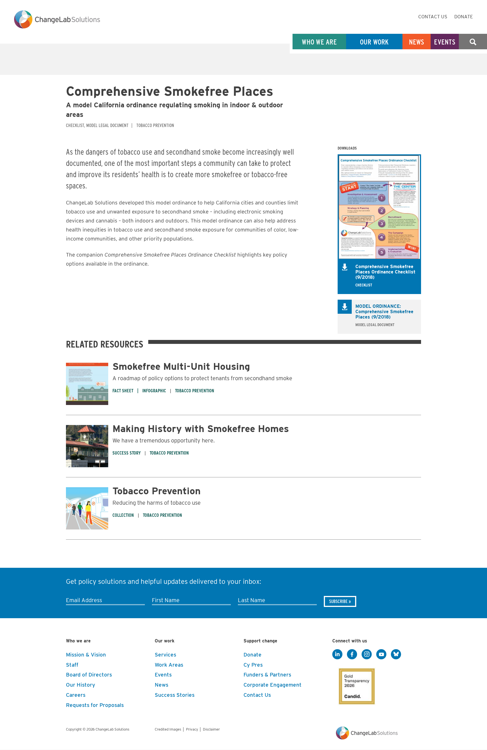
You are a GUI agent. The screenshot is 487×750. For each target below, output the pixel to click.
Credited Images (168, 729)
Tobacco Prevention (156, 491)
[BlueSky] (396, 654)
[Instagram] (367, 654)
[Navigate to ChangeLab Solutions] (367, 738)
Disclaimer (211, 729)
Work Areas (169, 665)
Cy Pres (253, 665)
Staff (72, 665)
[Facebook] (352, 654)
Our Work (374, 41)
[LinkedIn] (337, 654)
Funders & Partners (267, 674)
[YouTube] (381, 654)
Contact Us (432, 16)
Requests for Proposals (95, 705)
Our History (80, 685)
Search (473, 41)
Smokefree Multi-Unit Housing (181, 366)
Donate (463, 16)
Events (444, 41)
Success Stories (174, 695)
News (416, 41)
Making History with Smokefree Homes (200, 428)
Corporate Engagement (273, 685)
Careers (75, 695)
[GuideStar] (356, 685)
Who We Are (319, 41)
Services (165, 654)
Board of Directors (89, 674)
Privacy (192, 729)
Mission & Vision (86, 654)
